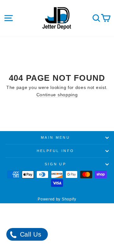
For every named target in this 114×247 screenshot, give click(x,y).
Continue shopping (57, 94)
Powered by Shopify (57, 199)
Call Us (29, 234)
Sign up (55, 164)
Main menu (55, 137)
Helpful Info (55, 151)
